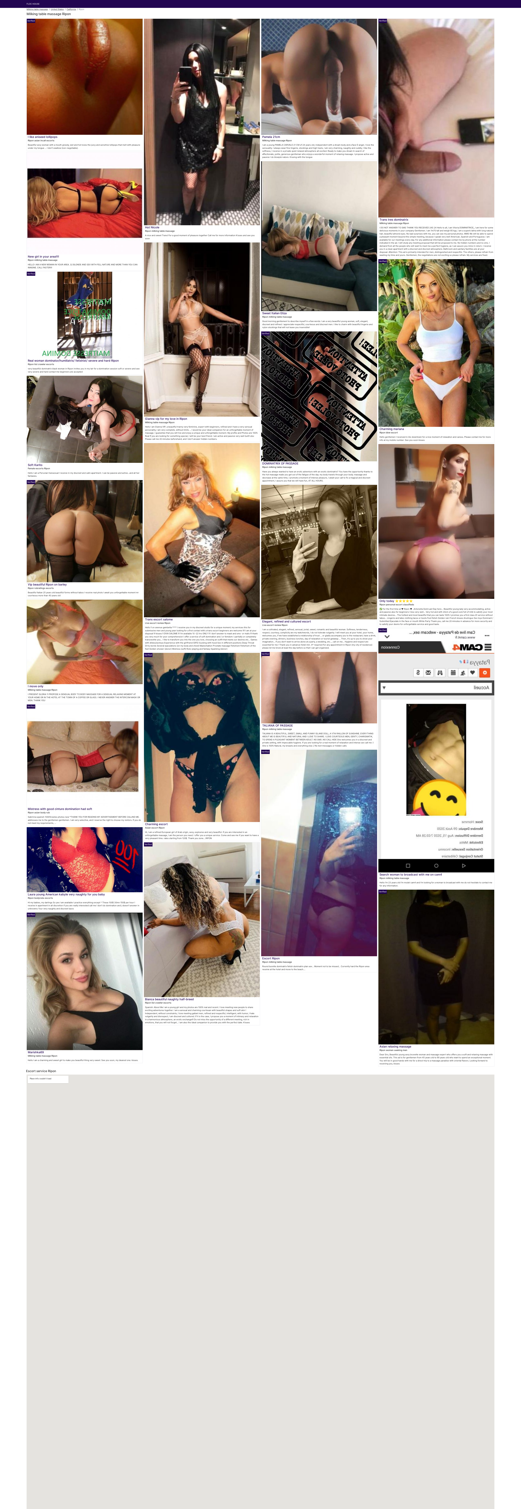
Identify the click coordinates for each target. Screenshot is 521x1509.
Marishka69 (36, 1052)
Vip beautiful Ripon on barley (47, 584)
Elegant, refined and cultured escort (286, 621)
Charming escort (156, 824)
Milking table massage (37, 9)
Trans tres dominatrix (393, 219)
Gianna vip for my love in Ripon (166, 418)
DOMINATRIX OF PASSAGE (280, 463)
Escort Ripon (271, 958)
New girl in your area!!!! (43, 256)
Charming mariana (391, 429)
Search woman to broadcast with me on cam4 (410, 874)
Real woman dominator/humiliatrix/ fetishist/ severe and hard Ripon (73, 360)
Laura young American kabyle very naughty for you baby (66, 894)
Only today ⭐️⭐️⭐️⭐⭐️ (396, 601)
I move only (35, 686)
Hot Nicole (152, 227)
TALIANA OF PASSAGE (277, 725)
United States (57, 9)
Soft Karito (35, 465)
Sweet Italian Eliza (274, 313)
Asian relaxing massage (395, 1046)
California (71, 9)
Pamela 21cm (271, 137)
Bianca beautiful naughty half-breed (169, 999)
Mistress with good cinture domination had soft (60, 809)
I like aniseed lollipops (42, 137)
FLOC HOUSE (33, 4)
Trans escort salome (159, 619)
